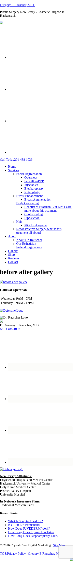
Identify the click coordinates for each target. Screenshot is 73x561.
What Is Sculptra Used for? (25, 521)
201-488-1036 (16, 159)
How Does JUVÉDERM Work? (29, 528)
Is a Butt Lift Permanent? (24, 525)
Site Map (59, 545)
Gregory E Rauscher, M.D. (17, 5)
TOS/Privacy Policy (13, 553)
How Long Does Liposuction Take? (31, 532)
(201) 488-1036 (10, 329)
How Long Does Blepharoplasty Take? (33, 536)
